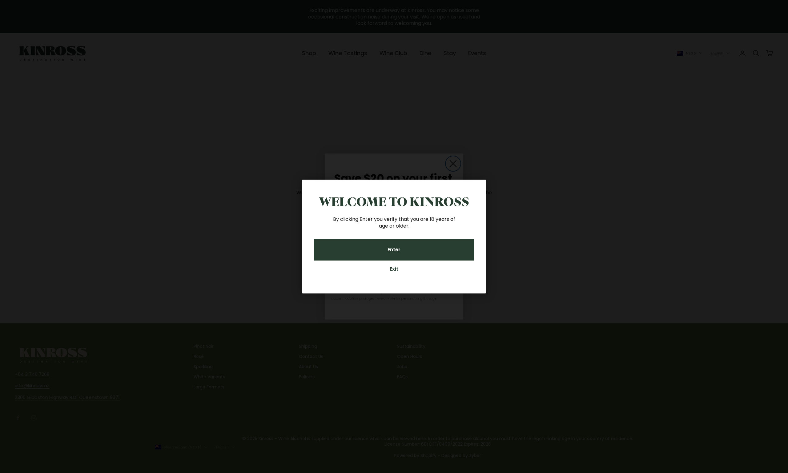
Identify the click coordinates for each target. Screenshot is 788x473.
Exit (394, 268)
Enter (394, 249)
